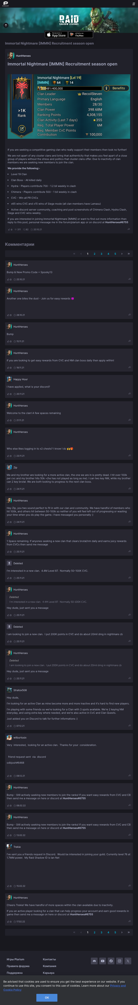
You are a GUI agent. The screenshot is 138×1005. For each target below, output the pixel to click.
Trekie (17, 846)
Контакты (49, 959)
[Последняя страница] (128, 253)
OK (47, 997)
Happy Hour (20, 379)
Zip (15, 467)
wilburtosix (19, 737)
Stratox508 (20, 690)
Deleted (18, 563)
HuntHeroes (23, 55)
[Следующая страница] (122, 253)
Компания (49, 966)
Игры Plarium (15, 959)
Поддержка (15, 972)
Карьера (48, 972)
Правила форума (18, 966)
